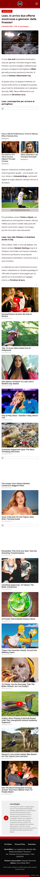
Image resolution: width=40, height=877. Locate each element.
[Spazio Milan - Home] (20, 3)
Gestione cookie (34, 875)
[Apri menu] (37, 4)
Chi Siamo (8, 844)
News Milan (7, 11)
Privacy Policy (20, 844)
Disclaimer (32, 844)
